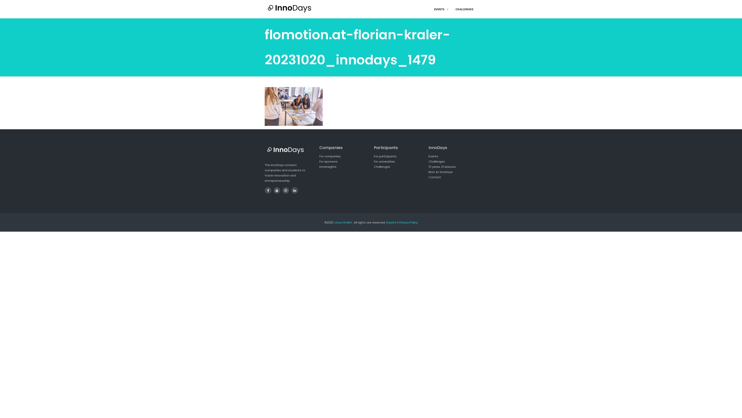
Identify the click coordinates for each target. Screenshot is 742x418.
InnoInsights (327, 167)
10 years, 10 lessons (442, 167)
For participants (385, 156)
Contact (435, 177)
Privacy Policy (408, 222)
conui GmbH (343, 222)
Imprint (391, 222)
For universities (384, 161)
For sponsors (328, 161)
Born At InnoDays (441, 172)
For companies (330, 156)
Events (433, 156)
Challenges (382, 167)
